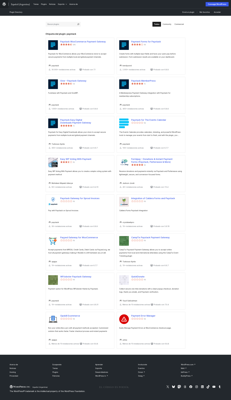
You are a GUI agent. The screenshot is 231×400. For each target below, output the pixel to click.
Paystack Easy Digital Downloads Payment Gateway (75, 121)
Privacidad (14, 376)
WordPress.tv (101, 376)
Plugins (55, 372)
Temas (55, 368)
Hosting (13, 372)
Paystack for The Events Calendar (148, 120)
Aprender (99, 365)
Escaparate (56, 365)
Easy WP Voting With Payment (75, 159)
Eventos (141, 368)
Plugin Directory (16, 12)
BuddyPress (187, 376)
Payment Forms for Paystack (146, 41)
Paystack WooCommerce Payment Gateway (83, 41)
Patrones (56, 376)
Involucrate (142, 365)
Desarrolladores (101, 372)
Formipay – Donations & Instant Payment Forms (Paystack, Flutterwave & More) (152, 160)
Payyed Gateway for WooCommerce (79, 237)
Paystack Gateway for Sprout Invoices (79, 198)
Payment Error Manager (143, 315)
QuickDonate (137, 276)
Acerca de (14, 365)
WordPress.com (188, 365)
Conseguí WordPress (217, 4)
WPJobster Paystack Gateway (75, 276)
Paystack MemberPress (143, 80)
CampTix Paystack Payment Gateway (150, 237)
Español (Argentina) (40, 387)
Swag (141, 376)
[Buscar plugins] (78, 24)
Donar (141, 372)
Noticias (13, 368)
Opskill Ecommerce (70, 315)
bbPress (185, 372)
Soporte (98, 368)
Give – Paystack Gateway (73, 80)
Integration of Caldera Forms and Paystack (153, 198)
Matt (184, 368)
